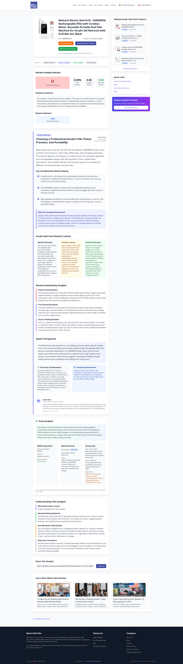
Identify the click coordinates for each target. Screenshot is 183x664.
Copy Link (101, 566)
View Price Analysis (69, 49)
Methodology (91, 63)
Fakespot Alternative (134, 652)
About (107, 5)
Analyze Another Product (85, 43)
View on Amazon (66, 43)
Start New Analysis (131, 108)
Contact (113, 5)
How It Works (98, 5)
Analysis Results (49, 63)
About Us (130, 637)
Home (75, 5)
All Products (83, 5)
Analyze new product (42, 619)
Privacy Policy (131, 646)
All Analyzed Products (121, 88)
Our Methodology (99, 640)
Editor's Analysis (64, 63)
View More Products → (131, 69)
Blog (90, 5)
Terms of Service (132, 649)
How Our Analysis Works (122, 81)
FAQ (94, 643)
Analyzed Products (99, 646)
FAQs (115, 85)
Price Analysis (78, 63)
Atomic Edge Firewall (93, 661)
